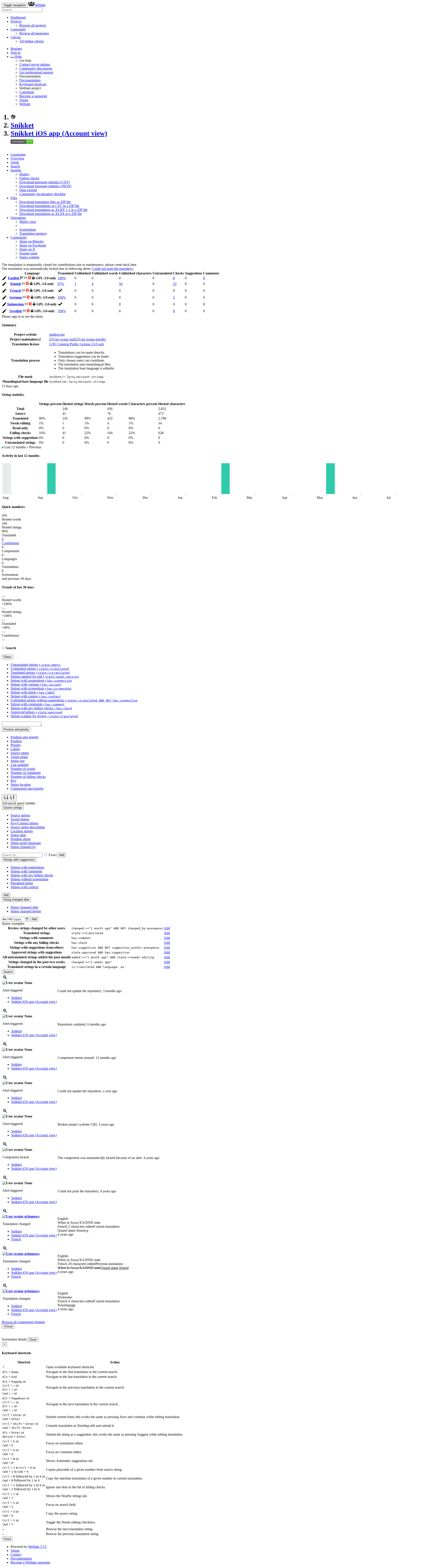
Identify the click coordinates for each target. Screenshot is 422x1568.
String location (21, 784)
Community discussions (35, 68)
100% (62, 278)
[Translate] (4, 279)
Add (61, 855)
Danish (16, 284)
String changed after (24, 907)
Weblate (39, 5)
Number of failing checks (28, 777)
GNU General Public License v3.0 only (76, 344)
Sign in (15, 52)
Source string (20, 753)
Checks (16, 37)
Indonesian (16, 304)
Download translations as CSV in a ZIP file (49, 206)
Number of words (23, 769)
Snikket (22, 125)
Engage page (28, 253)
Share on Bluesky (31, 241)
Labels (15, 749)
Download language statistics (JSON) (45, 186)
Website (24, 104)
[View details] (5, 979)
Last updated (19, 765)
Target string (19, 757)
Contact (16, 1554)
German (16, 297)
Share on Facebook (32, 245)
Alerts (15, 162)
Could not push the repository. (113, 268)
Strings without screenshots (29, 879)
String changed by (23, 847)
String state (18, 835)
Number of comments (26, 773)
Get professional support (36, 72)
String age (18, 761)
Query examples (13, 923)
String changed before (26, 911)
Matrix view (27, 221)
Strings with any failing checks (32, 875)
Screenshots (27, 229)
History (24, 174)
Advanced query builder (18, 803)
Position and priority (25, 737)
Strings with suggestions (27, 867)
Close (32, 1339)
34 (120, 284)
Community (19, 237)
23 (174, 284)
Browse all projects (32, 25)
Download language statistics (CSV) (44, 182)
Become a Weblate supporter (30, 1562)
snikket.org (57, 334)
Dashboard (18, 17)
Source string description (28, 827)
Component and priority (27, 788)
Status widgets (29, 257)
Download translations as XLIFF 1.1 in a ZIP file (53, 210)
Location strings (22, 831)
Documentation (30, 80)
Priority (16, 745)
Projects (16, 21)
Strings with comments (26, 871)
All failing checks (31, 41)
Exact (52, 855)
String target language (26, 843)
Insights (16, 170)
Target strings (20, 819)
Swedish (16, 311)
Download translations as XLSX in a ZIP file (50, 214)
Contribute (26, 92)
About (23, 100)
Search (15, 166)
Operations (18, 218)
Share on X (27, 249)
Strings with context (24, 887)
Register (16, 48)
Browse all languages (34, 33)
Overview (17, 158)
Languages (18, 29)
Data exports (28, 190)
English (14, 278)
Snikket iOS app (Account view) (59, 133)
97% (61, 284)
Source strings (20, 815)
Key (13, 780)
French (16, 290)
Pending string (21, 839)
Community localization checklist (42, 194)
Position (16, 741)
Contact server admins (34, 64)
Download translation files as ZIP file (45, 202)
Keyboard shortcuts (32, 84)
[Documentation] (3, 648)
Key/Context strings (24, 823)
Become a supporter (33, 96)
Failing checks (29, 178)
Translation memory (33, 233)
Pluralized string (22, 883)
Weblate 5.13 (37, 1546)
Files (14, 198)
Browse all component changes (23, 1322)
